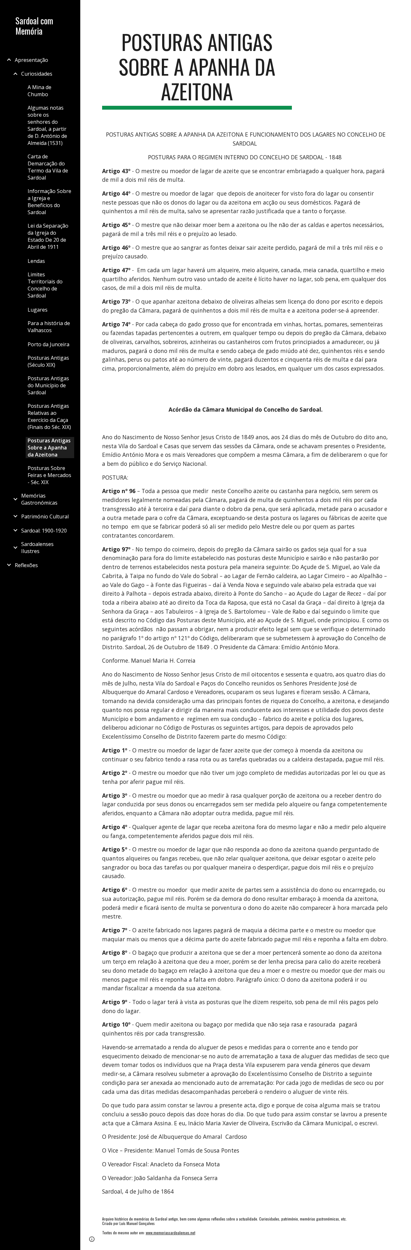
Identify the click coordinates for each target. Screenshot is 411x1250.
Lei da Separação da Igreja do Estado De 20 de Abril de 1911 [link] (48, 236)
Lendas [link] (36, 260)
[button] (403, 9)
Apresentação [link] (31, 59)
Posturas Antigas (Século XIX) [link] (48, 361)
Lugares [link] (38, 309)
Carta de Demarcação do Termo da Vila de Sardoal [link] (48, 167)
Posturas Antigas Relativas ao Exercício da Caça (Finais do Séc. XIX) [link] (49, 416)
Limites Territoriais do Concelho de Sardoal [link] (45, 285)
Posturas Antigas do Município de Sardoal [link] (48, 385)
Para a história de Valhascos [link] (49, 327)
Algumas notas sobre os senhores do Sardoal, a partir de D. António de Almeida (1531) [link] (47, 125)
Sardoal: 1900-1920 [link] (44, 530)
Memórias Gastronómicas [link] (39, 499)
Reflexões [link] (26, 565)
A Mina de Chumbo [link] (39, 91)
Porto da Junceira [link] (48, 344)
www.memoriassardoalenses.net (170, 1232)
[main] (197, 69)
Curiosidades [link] (36, 73)
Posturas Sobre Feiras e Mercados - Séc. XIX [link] (49, 475)
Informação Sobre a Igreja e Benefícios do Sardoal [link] (49, 202)
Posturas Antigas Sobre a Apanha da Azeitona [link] (49, 447)
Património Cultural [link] (45, 516)
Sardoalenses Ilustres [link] (37, 548)
